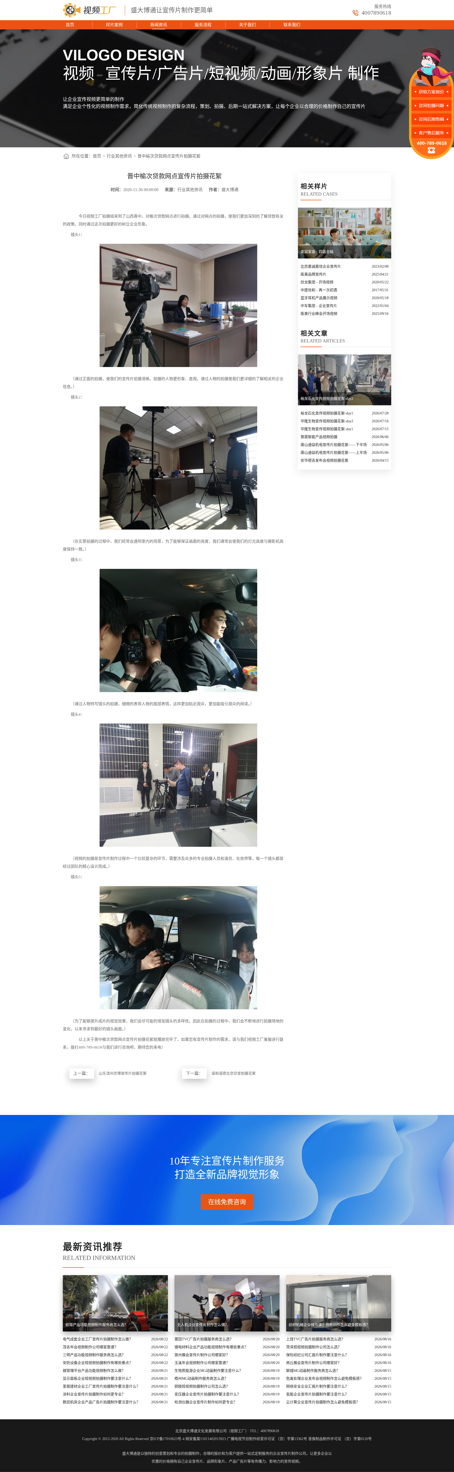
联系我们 (291, 25)
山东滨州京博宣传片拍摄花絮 (123, 1073)
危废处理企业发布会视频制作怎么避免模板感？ (324, 1379)
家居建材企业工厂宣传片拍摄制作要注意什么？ (101, 1386)
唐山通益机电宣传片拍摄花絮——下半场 (334, 445)
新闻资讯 (158, 25)
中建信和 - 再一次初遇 (319, 290)
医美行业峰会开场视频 (319, 314)
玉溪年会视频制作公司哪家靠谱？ (202, 1363)
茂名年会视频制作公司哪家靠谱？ (90, 1347)
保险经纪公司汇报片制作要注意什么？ (317, 1355)
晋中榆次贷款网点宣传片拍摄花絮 (168, 156)
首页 (70, 25)
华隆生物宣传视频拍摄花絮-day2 (327, 421)
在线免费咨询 (227, 1202)
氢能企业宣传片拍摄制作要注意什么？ (317, 1394)
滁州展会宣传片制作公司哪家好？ (202, 1355)
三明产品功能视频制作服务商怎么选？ (94, 1355)
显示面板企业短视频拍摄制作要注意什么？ (98, 1379)
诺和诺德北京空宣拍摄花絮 (233, 1073)
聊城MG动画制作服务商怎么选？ (313, 1371)
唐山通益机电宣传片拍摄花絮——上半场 (334, 453)
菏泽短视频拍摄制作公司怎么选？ (313, 1347)
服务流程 (203, 25)
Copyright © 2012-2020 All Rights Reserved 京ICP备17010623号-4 (133, 1439)
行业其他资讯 (119, 156)
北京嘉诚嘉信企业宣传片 (321, 266)
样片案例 (114, 25)
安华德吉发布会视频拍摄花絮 (324, 460)
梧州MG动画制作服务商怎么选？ (201, 1379)
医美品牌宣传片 (313, 274)
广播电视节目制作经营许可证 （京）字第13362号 (267, 1439)
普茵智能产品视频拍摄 (319, 437)
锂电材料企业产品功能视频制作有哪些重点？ (211, 1347)
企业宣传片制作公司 (289, 1453)
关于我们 (247, 25)
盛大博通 (129, 1453)
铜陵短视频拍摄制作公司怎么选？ (202, 1386)
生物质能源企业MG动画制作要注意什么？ (208, 1371)
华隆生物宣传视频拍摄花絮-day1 (327, 429)
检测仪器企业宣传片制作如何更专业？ (205, 1402)
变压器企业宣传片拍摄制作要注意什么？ (207, 1394)
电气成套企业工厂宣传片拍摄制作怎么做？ (98, 1339)
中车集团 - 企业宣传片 (319, 306)
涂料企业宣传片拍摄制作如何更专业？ (94, 1394)
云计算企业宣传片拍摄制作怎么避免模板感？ (323, 1402)
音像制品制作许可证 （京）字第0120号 (340, 1439)
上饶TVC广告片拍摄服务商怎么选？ (315, 1339)
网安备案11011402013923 (205, 1439)
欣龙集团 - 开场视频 (317, 282)
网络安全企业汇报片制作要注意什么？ (317, 1386)
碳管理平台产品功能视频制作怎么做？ (94, 1371)
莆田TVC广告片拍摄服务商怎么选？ (203, 1339)
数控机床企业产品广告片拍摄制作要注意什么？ (101, 1402)
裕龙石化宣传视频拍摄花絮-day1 (327, 413)
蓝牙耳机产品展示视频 (319, 298)
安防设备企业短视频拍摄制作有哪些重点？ (98, 1363)
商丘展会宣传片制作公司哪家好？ (313, 1363)
